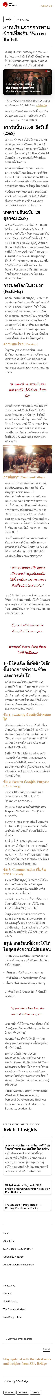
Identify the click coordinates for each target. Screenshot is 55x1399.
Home (6, 1233)
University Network (13, 1256)
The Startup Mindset (14, 1309)
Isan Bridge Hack (12, 1317)
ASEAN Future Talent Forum (18, 1264)
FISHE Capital (10, 1301)
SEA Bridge (22, 1381)
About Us (8, 1241)
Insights (9, 19)
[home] (9, 4)
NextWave (9, 1285)
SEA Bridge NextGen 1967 (18, 1249)
